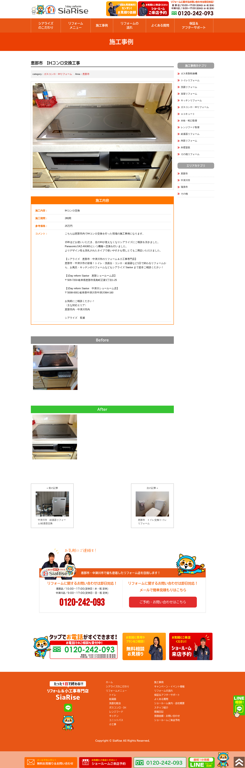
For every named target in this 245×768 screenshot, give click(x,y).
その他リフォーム (190, 154)
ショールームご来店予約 (167, 720)
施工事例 (102, 25)
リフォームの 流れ (129, 25)
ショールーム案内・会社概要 (169, 703)
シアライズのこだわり (45, 25)
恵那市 (86, 74)
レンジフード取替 (190, 127)
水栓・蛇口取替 (189, 120)
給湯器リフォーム (190, 134)
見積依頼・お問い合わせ (167, 716)
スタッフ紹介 (161, 707)
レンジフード (116, 712)
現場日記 (159, 712)
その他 (184, 193)
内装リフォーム (189, 140)
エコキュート (188, 114)
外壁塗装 (185, 147)
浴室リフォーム (189, 93)
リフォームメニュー (75, 25)
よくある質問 (160, 25)
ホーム (109, 682)
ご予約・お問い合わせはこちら (163, 602)
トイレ (112, 695)
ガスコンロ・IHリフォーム (58, 74)
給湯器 (112, 699)
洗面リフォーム (189, 87)
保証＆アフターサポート (167, 695)
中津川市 (185, 180)
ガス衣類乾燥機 (189, 73)
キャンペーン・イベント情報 (169, 686)
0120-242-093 (82, 602)
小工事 (112, 724)
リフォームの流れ (163, 691)
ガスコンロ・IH (117, 707)
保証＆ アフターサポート (194, 25)
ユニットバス (116, 720)
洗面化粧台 (115, 703)
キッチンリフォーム (191, 100)
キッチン (113, 716)
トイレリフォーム (190, 80)
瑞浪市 (184, 187)
